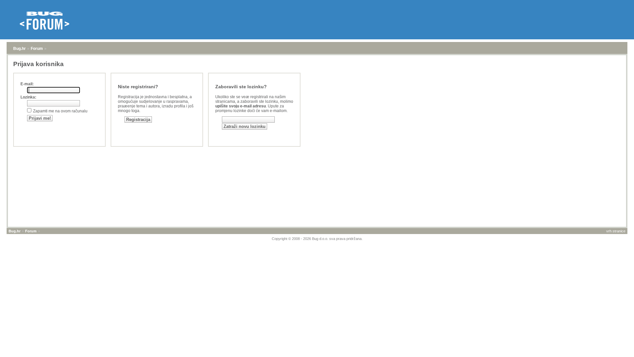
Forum (37, 48)
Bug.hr (19, 48)
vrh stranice (615, 231)
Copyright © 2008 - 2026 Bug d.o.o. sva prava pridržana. (317, 239)
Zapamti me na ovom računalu (60, 111)
